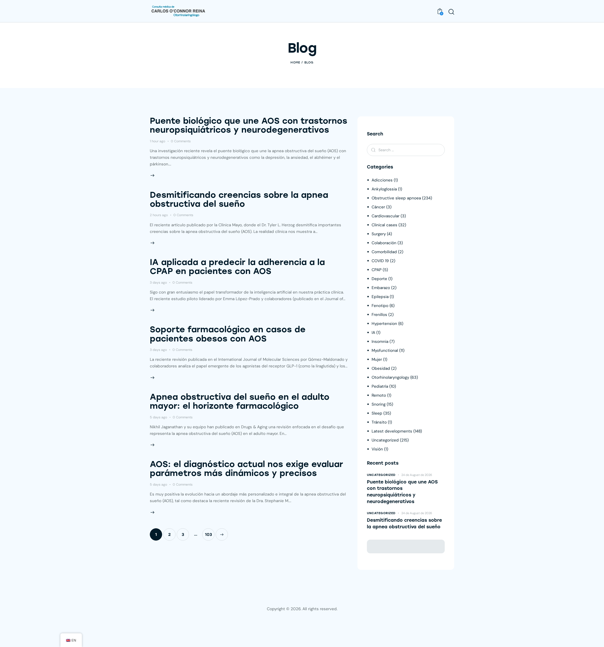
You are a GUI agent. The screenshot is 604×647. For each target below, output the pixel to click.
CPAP (377, 269)
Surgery (379, 233)
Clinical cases (384, 224)
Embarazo (381, 287)
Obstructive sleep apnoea (396, 198)
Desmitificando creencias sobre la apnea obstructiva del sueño (239, 199)
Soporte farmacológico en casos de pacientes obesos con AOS (228, 333)
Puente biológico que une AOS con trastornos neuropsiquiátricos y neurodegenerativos (248, 125)
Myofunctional (385, 350)
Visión (377, 449)
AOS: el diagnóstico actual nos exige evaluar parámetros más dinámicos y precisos (246, 468)
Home (295, 62)
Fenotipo (380, 305)
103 (209, 534)
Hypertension (384, 323)
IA (373, 332)
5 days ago (158, 417)
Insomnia (380, 341)
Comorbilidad (384, 251)
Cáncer (378, 207)
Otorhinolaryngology (390, 377)
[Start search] (451, 12)
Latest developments (392, 431)
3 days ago (158, 282)
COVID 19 (380, 260)
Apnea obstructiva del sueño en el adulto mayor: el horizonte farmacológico (239, 401)
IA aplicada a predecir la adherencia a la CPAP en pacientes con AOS (237, 266)
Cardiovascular (385, 215)
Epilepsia (380, 296)
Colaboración (384, 242)
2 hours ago (159, 215)
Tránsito (379, 422)
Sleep (377, 413)
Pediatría (380, 386)
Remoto (379, 395)
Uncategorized (385, 440)
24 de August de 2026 (416, 475)
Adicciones (382, 180)
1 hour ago (157, 141)
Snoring (379, 404)
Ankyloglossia (384, 189)
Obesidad (381, 368)
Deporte (379, 278)
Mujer (377, 359)
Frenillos (379, 314)
